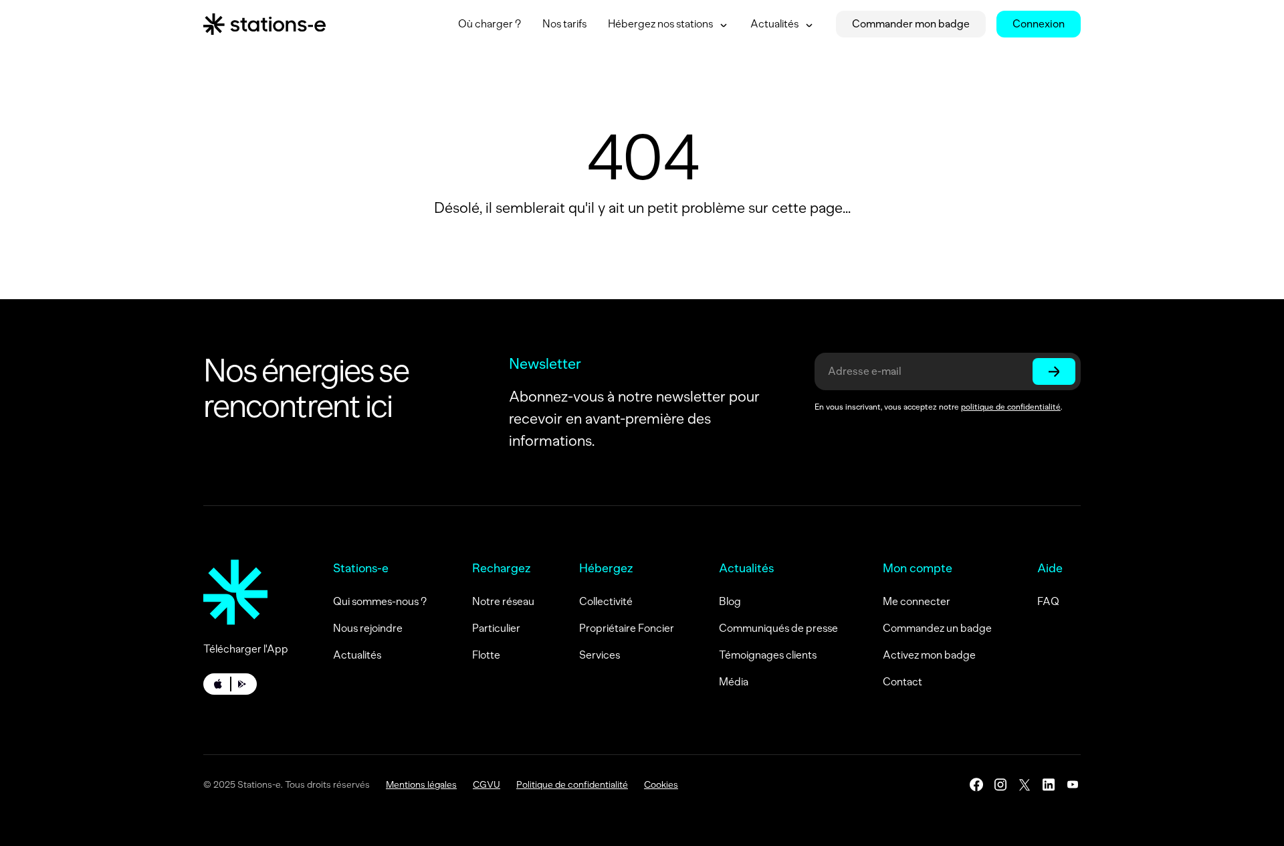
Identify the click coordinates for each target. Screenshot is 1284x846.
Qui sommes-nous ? (380, 601)
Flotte (486, 655)
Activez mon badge (929, 655)
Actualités (357, 655)
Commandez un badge (937, 628)
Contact (902, 681)
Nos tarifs (564, 23)
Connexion (1038, 23)
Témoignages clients (768, 655)
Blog (730, 601)
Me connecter (916, 601)
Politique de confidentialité (572, 784)
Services (599, 655)
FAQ (1048, 601)
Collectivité (606, 601)
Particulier (496, 628)
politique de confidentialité (1011, 407)
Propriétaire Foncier (626, 628)
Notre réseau (503, 601)
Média (733, 681)
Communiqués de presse (778, 628)
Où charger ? (489, 23)
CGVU (486, 784)
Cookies (661, 784)
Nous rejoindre (368, 628)
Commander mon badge (911, 23)
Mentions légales (421, 784)
